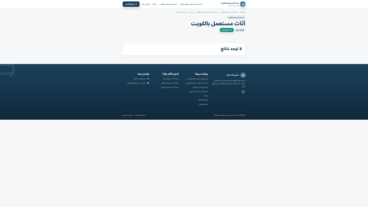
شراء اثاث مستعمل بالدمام (170, 87)
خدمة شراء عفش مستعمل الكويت (196, 83)
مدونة (155, 4)
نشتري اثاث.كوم (233, 75)
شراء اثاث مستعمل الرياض (170, 83)
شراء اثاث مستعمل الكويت (229, 12)
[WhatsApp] (243, 92)
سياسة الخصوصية (140, 115)
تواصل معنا (146, 4)
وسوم (191, 12)
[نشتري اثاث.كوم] (242, 74)
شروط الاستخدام (128, 115)
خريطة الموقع (203, 104)
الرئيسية (242, 12)
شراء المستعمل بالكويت (229, 3)
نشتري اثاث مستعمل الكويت (198, 91)
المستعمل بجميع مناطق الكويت (190, 4)
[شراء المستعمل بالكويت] (242, 4)
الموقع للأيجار (129, 4)
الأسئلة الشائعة (203, 100)
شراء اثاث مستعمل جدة (171, 79)
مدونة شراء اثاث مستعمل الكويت (206, 12)
